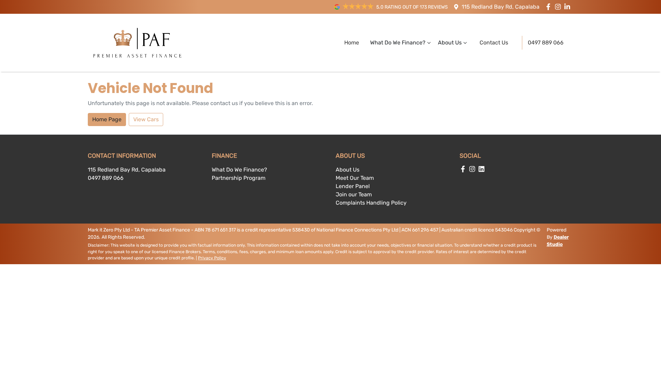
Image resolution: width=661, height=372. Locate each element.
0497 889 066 (546, 42)
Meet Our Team (355, 178)
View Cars (146, 119)
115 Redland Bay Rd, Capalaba (500, 6)
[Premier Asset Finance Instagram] (559, 6)
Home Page (107, 119)
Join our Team (354, 194)
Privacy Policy (212, 258)
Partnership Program (238, 178)
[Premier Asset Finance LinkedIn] (568, 6)
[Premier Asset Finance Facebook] (549, 6)
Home (351, 42)
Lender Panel (353, 186)
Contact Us (494, 42)
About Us (450, 42)
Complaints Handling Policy (371, 202)
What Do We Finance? (398, 42)
